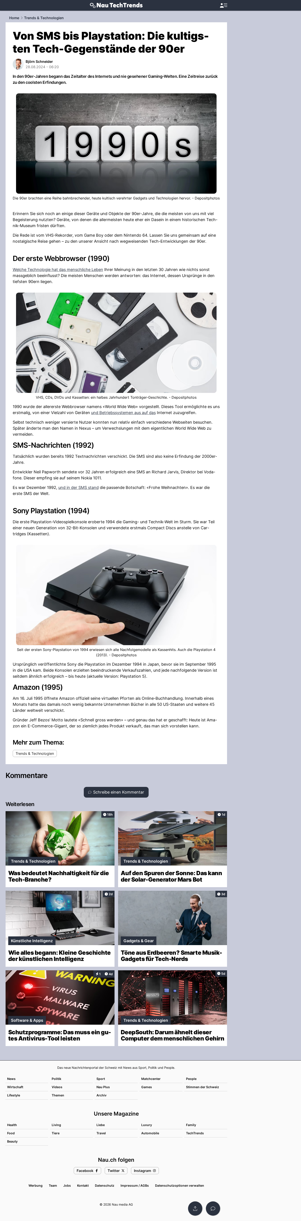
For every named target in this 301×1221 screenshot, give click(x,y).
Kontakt (83, 1185)
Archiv (101, 1095)
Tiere (55, 1133)
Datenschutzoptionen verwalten (179, 1185)
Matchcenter (151, 1079)
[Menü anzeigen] (223, 5)
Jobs (67, 1185)
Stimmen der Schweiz (202, 1087)
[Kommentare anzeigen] (213, 1208)
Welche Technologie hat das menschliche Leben (58, 269)
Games (146, 1087)
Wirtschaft (15, 1087)
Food (11, 1133)
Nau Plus (103, 1087)
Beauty (12, 1141)
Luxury (146, 1125)
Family (191, 1125)
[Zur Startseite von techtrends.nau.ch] (116, 5)
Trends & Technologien (44, 18)
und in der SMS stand (78, 487)
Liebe (100, 1125)
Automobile (150, 1133)
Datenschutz (104, 1185)
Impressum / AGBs (135, 1185)
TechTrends (195, 1133)
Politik (56, 1079)
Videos (57, 1087)
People (191, 1079)
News (11, 1079)
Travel (101, 1133)
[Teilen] (195, 1208)
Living (56, 1125)
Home (14, 18)
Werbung (36, 1185)
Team (53, 1185)
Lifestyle (13, 1095)
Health (12, 1125)
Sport (100, 1079)
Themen (58, 1095)
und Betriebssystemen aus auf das (123, 412)
